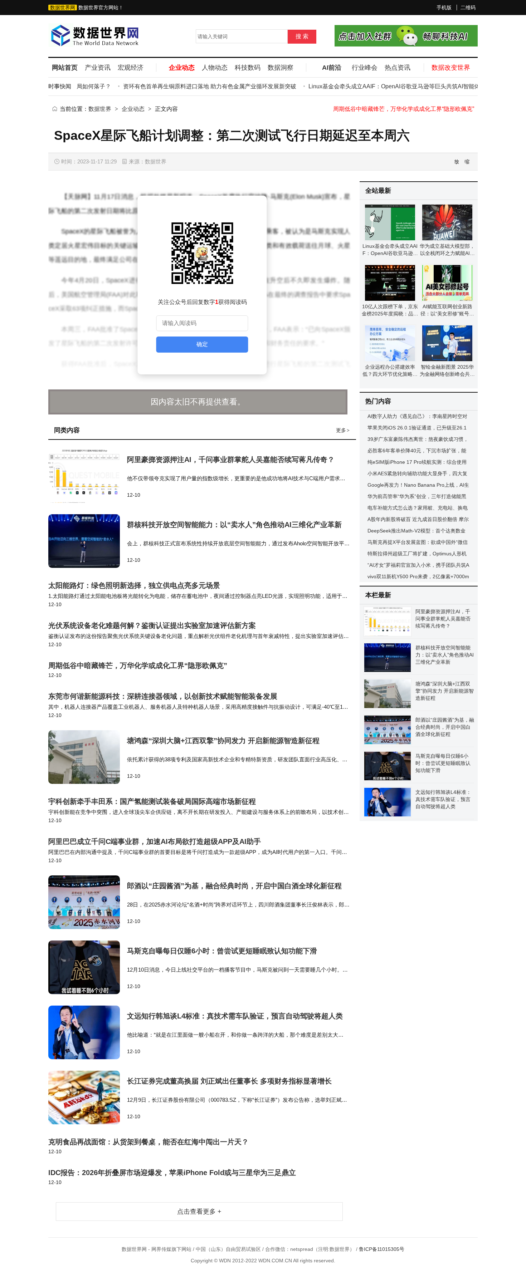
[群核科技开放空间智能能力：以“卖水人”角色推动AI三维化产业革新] (87, 541)
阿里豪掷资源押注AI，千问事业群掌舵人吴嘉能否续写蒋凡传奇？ (231, 459)
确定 (202, 344)
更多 (343, 430)
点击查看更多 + (199, 1211)
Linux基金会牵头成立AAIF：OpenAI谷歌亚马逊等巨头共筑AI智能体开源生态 (389, 86)
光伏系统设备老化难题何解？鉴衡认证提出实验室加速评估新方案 (152, 625)
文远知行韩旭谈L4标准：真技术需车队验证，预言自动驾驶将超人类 (235, 1016)
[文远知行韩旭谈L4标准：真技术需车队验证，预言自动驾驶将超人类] (87, 1032)
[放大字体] (457, 161)
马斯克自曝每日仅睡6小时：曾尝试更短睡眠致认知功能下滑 (222, 951)
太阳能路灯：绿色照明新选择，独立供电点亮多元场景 (134, 585)
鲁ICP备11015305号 (381, 1249)
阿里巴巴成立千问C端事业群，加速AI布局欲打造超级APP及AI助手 (154, 841)
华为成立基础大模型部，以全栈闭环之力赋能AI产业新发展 (447, 253)
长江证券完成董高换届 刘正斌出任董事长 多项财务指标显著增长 (229, 1081)
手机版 (444, 7)
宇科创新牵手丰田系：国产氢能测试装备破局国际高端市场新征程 (152, 801)
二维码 (468, 7)
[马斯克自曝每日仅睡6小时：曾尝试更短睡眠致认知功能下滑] (87, 967)
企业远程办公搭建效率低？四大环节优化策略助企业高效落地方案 (390, 374)
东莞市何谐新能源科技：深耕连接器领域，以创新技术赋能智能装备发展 (162, 696)
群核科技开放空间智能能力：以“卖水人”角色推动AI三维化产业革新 (234, 525)
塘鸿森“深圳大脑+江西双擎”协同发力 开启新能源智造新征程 (223, 741)
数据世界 (99, 109)
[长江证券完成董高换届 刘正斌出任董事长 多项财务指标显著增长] (87, 1097)
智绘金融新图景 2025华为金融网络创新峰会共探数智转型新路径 (447, 374)
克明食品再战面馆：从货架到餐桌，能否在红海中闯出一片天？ (148, 1142)
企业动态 (133, 109)
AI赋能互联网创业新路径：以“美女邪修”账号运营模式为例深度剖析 (447, 314)
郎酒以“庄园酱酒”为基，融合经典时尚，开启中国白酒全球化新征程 (234, 886)
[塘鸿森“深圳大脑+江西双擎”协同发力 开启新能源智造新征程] (87, 757)
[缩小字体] (467, 161)
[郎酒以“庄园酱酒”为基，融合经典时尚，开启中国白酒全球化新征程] (87, 902)
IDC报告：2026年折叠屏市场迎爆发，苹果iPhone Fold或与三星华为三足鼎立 (172, 1173)
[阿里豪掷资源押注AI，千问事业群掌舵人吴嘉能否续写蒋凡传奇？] (87, 476)
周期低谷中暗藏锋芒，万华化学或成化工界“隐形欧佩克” (403, 109)
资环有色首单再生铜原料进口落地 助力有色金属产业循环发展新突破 (193, 86)
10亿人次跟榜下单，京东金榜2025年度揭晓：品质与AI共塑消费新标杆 (390, 314)
